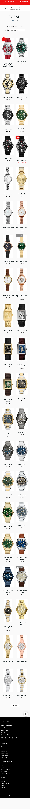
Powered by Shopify (8, 795)
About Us (3, 747)
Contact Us (4, 765)
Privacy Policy (4, 755)
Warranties (4, 751)
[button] (26, 714)
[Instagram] (12, 737)
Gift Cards (3, 785)
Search (3, 781)
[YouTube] (16, 737)
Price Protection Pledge (7, 757)
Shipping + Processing (7, 769)
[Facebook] (5, 737)
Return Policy (4, 771)
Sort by (7, 30)
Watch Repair (4, 753)
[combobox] (17, 30)
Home (13, 20)
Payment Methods (6, 773)
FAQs (2, 767)
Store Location (5, 783)
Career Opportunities (6, 749)
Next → (15, 705)
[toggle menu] (1, 8)
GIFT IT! (3, 787)
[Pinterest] (9, 737)
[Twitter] (2, 737)
